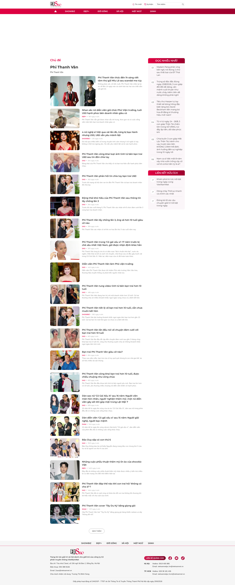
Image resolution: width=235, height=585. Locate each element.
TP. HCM (147, 571)
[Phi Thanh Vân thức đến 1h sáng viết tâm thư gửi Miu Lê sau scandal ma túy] (72, 91)
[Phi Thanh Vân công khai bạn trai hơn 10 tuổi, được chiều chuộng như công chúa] (65, 382)
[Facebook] (170, 558)
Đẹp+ (86, 11)
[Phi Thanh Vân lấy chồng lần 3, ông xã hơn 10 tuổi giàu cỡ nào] (65, 228)
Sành (153, 11)
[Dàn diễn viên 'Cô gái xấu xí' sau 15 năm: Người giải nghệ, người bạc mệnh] (65, 426)
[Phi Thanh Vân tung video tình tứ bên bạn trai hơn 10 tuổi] (65, 294)
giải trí (168, 203)
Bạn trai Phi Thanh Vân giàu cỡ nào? (102, 352)
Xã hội (119, 11)
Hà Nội (147, 564)
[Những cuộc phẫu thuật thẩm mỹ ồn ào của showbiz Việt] (65, 470)
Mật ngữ (136, 11)
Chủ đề (55, 60)
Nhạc (84, 509)
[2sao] (55, 11)
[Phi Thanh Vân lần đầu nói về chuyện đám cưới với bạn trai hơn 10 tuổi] (65, 338)
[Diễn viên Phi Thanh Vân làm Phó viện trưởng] (65, 272)
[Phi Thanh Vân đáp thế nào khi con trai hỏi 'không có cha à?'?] (65, 492)
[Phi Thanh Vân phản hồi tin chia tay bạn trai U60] (65, 184)
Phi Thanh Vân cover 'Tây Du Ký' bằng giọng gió (108, 505)
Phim (84, 424)
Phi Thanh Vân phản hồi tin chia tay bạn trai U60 (109, 176)
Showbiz (70, 11)
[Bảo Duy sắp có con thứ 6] (65, 448)
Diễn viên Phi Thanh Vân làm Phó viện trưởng (107, 264)
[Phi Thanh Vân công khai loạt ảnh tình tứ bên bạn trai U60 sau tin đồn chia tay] (65, 162)
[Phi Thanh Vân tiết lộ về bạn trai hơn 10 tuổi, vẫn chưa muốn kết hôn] (65, 316)
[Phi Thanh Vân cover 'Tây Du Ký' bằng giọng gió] (65, 514)
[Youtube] (176, 558)
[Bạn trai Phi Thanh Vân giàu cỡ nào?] (65, 360)
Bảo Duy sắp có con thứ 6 (96, 439)
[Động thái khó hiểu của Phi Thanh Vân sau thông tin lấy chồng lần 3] (65, 206)
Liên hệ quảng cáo (155, 558)
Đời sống (103, 11)
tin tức (170, 179)
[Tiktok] (183, 558)
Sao (83, 161)
